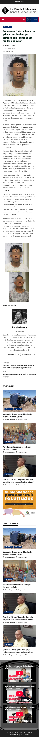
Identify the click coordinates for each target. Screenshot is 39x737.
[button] (3, 19)
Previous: (18, 365)
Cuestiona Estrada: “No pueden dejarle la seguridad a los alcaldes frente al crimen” (18, 480)
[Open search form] (24, 19)
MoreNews (14, 735)
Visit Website (11, 354)
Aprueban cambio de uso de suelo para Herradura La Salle (17, 448)
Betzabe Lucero (10, 46)
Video (34, 19)
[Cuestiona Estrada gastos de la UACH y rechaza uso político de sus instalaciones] (19, 636)
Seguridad (18, 409)
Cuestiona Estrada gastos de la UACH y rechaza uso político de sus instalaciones (18, 650)
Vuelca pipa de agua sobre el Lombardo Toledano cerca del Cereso (17, 415)
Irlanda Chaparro (9, 419)
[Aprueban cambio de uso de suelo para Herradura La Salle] (19, 433)
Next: (19, 374)
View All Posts (27, 354)
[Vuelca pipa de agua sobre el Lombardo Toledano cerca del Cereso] (19, 401)
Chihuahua (7, 27)
